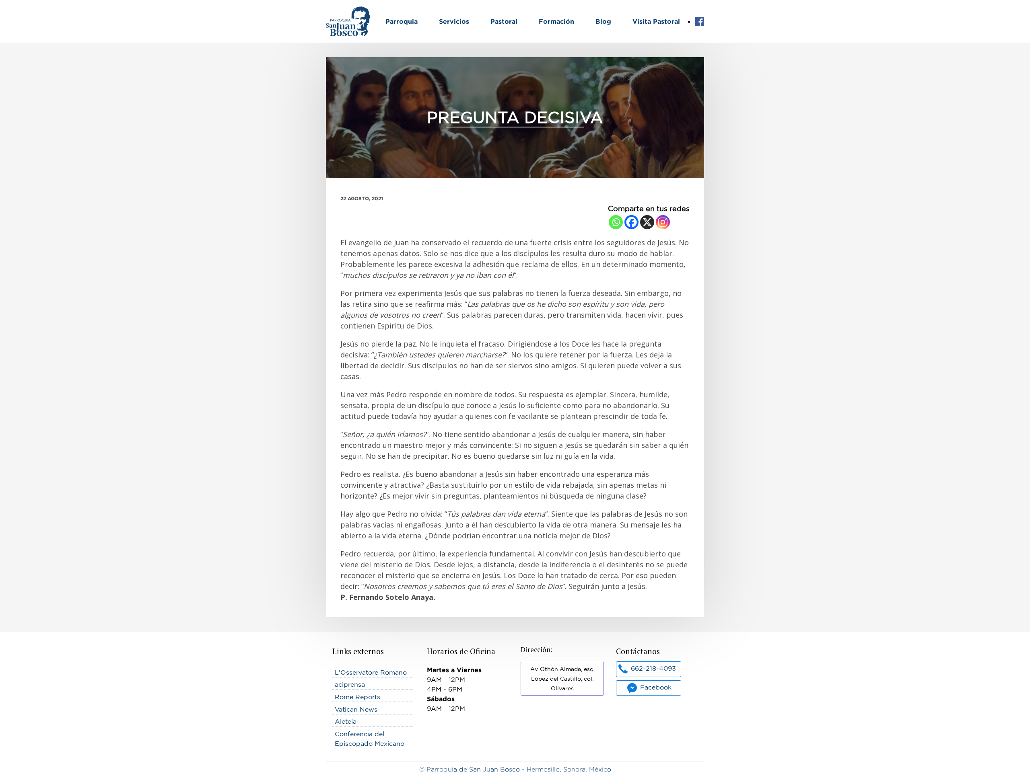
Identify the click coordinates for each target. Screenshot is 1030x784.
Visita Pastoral (656, 21)
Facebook (699, 21)
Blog (603, 21)
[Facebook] (631, 222)
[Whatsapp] (616, 222)
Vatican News (356, 709)
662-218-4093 (653, 668)
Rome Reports (357, 696)
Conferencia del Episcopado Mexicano (369, 738)
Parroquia (401, 21)
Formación (556, 21)
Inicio (334, 11)
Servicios (454, 21)
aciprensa (350, 684)
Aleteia (345, 721)
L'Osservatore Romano (371, 672)
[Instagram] (663, 222)
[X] (647, 222)
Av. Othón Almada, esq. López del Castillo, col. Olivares (562, 679)
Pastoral (503, 21)
